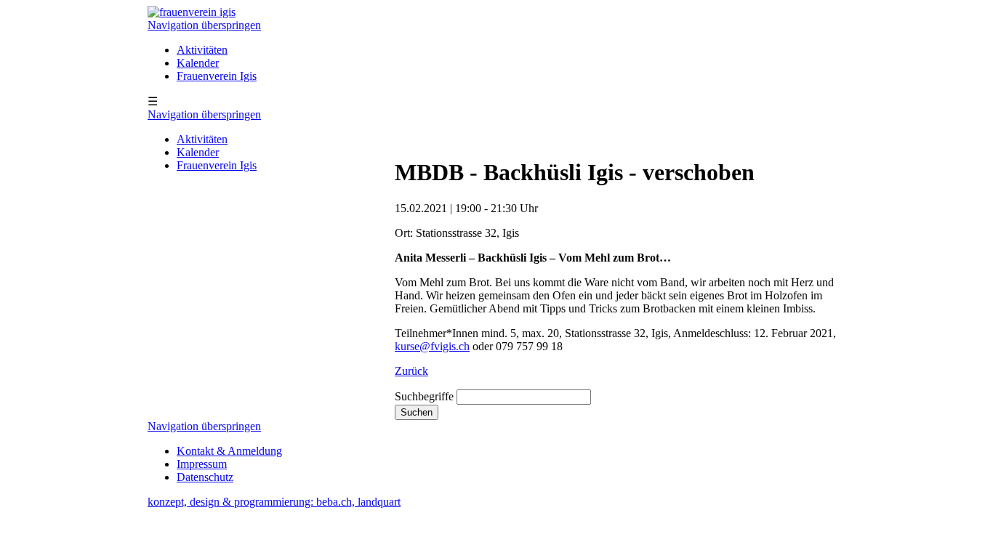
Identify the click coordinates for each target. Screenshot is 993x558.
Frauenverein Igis (217, 76)
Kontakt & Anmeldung (229, 451)
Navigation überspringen (204, 25)
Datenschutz (205, 477)
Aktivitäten (202, 50)
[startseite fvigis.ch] (192, 12)
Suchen (417, 412)
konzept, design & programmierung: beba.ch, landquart (274, 502)
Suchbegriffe (424, 396)
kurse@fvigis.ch (432, 346)
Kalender (198, 63)
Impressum (202, 464)
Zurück (411, 371)
